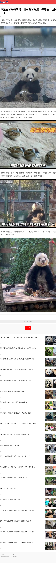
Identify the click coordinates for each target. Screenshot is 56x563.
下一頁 (28, 327)
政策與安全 (7, 556)
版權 (16, 556)
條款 (11, 556)
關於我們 (3, 556)
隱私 (14, 556)
